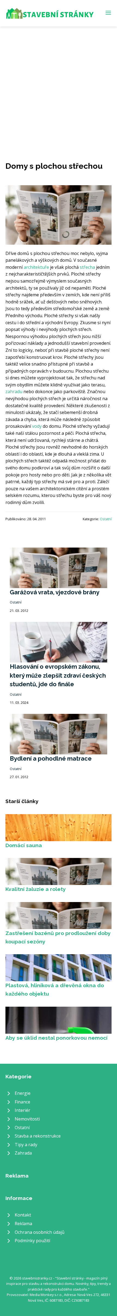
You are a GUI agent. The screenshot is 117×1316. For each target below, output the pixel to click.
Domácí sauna (23, 845)
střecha (87, 267)
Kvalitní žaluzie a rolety (35, 889)
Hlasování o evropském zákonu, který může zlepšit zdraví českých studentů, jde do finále (58, 675)
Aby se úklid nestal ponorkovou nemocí (56, 1038)
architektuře (36, 267)
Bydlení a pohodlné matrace (51, 758)
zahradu (13, 392)
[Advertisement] (58, 87)
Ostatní (106, 518)
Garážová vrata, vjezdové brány (54, 592)
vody (37, 426)
